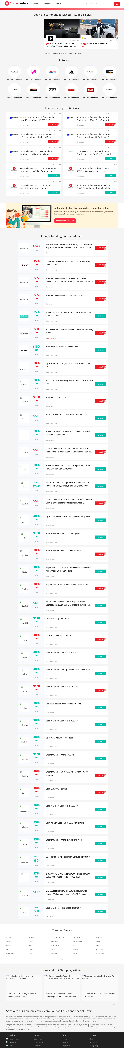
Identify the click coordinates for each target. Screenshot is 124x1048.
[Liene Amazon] (24, 265)
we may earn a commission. (73, 53)
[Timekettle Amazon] (24, 860)
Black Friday (38, 1039)
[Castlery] (24, 775)
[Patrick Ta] (24, 384)
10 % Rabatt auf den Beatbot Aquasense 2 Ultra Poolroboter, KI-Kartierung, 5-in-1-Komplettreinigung (95, 136)
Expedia (31, 941)
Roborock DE (57, 165)
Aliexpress (76, 937)
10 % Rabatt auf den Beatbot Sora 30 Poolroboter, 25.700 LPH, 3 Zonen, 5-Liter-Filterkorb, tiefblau (93, 119)
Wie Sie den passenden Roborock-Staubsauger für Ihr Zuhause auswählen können (61, 995)
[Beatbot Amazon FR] (24, 605)
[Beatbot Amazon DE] (14, 118)
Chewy (8, 941)
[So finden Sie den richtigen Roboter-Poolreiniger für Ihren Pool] (24, 982)
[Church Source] (24, 826)
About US (93, 1039)
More (58, 4)
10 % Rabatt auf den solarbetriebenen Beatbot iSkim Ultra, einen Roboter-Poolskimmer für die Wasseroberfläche (37, 153)
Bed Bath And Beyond (58, 937)
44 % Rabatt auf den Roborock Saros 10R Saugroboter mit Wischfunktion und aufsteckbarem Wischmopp (38, 170)
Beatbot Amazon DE (55, 114)
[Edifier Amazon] (24, 469)
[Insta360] (24, 622)
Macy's (8, 937)
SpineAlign (99, 937)
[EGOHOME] (24, 367)
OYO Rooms (100, 949)
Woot (97, 945)
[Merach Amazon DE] (24, 894)
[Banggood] (24, 520)
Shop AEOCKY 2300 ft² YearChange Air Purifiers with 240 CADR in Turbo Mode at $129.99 (94, 153)
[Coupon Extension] (62, 215)
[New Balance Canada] (24, 911)
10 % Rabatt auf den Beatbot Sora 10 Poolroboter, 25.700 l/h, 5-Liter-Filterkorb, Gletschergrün (37, 119)
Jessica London (55, 945)
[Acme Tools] (24, 639)
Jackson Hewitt (100, 953)
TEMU (53, 949)
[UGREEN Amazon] (24, 299)
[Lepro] (24, 656)
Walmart (31, 937)
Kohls (30, 953)
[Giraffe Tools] (24, 333)
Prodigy (75, 949)
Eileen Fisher (10, 953)
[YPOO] (24, 877)
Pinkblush (76, 953)
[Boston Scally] (24, 792)
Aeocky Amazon (112, 148)
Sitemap (64, 1039)
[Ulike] (24, 673)
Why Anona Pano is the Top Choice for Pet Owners (99, 995)
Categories (47, 4)
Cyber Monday (38, 1042)
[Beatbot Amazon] (24, 452)
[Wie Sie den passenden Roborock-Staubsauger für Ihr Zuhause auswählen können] (62, 982)
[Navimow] (24, 350)
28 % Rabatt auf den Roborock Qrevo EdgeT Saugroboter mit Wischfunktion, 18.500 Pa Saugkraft (94, 187)
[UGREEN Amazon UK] (24, 282)
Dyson (30, 945)
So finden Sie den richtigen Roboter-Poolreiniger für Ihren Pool (22, 995)
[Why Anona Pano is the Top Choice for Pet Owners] (100, 982)
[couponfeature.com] (16, 3)
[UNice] (24, 690)
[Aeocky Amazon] (70, 152)
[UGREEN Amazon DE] (24, 248)
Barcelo (30, 949)
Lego (74, 945)
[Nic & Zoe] (24, 741)
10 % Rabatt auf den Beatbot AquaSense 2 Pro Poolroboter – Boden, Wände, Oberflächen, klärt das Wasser (38, 136)
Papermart (9, 945)
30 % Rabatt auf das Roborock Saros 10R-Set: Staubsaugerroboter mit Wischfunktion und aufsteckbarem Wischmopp (93, 170)
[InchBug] (24, 554)
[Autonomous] (24, 809)
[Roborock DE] (14, 169)
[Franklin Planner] (24, 588)
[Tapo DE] (24, 418)
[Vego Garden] (24, 843)
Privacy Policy (94, 1046)
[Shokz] (24, 486)
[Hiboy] (24, 537)
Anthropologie (77, 941)
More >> (115, 1005)
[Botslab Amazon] (24, 316)
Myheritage (54, 941)
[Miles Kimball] (24, 707)
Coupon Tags (66, 1046)
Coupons (35, 4)
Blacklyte (54, 953)
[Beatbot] (24, 401)
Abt (7, 949)
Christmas (37, 1046)
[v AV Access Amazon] (24, 435)
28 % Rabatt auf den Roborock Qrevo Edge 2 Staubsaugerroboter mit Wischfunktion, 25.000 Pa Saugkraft (36, 187)
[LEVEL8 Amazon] (24, 571)
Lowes (98, 941)
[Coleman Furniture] (24, 724)
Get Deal (110, 158)
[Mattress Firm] (24, 758)
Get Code (55, 125)
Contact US (93, 1042)
